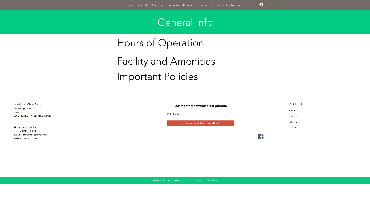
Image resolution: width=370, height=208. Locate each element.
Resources (294, 116)
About (292, 111)
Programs (293, 122)
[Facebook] (260, 136)
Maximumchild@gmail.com (34, 135)
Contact (293, 128)
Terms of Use (197, 180)
